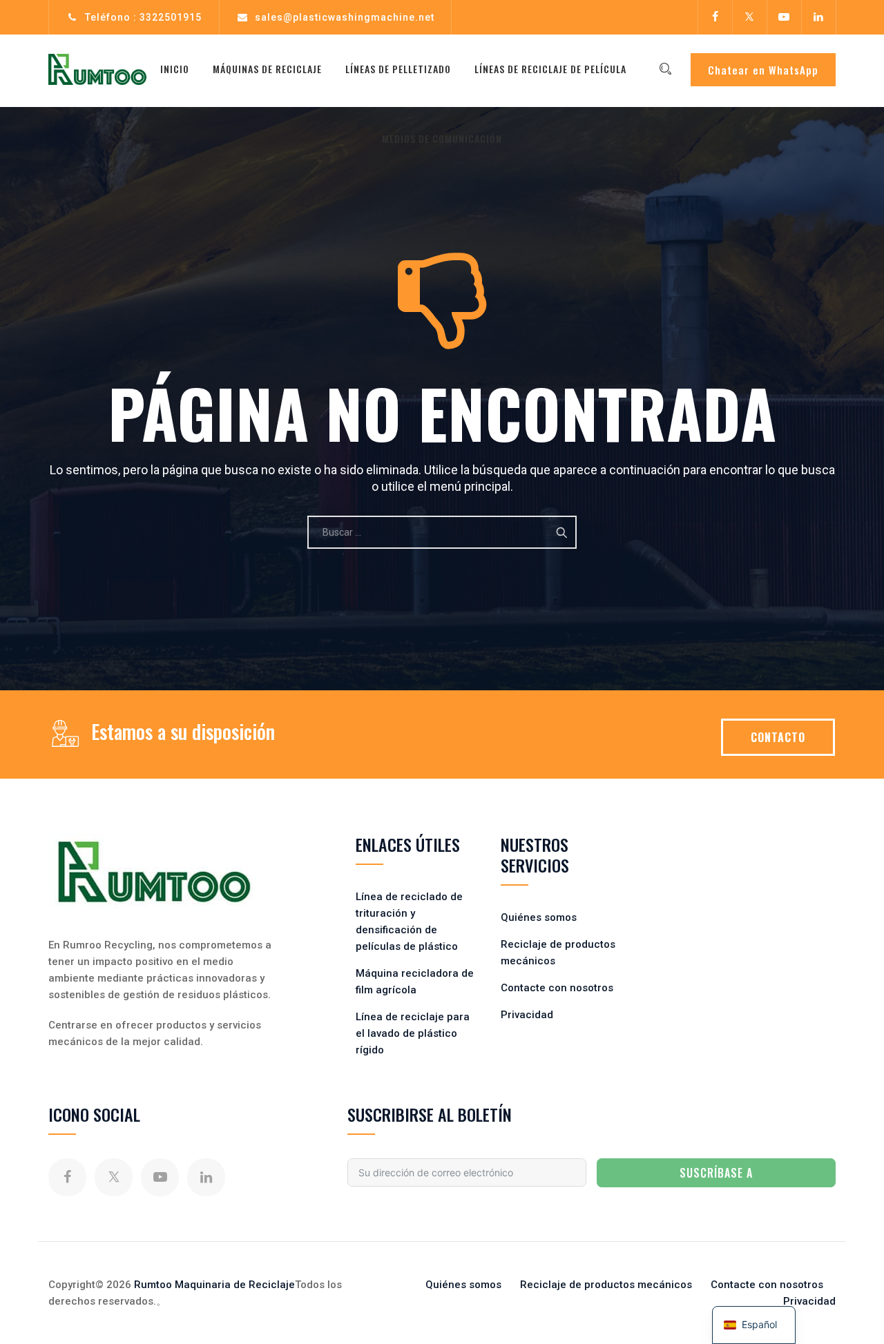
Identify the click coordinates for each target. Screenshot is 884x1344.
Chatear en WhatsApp (763, 69)
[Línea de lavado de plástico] (97, 69)
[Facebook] (715, 17)
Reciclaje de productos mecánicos (606, 1284)
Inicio (174, 68)
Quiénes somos (539, 917)
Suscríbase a (716, 1173)
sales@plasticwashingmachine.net (344, 17)
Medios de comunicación (442, 138)
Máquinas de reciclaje (267, 68)
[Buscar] (665, 69)
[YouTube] (784, 17)
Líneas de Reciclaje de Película (550, 68)
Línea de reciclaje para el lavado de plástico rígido (413, 1033)
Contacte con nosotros (557, 988)
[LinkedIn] (818, 17)
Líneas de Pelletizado (398, 68)
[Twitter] (749, 17)
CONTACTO (778, 737)
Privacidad (527, 1015)
